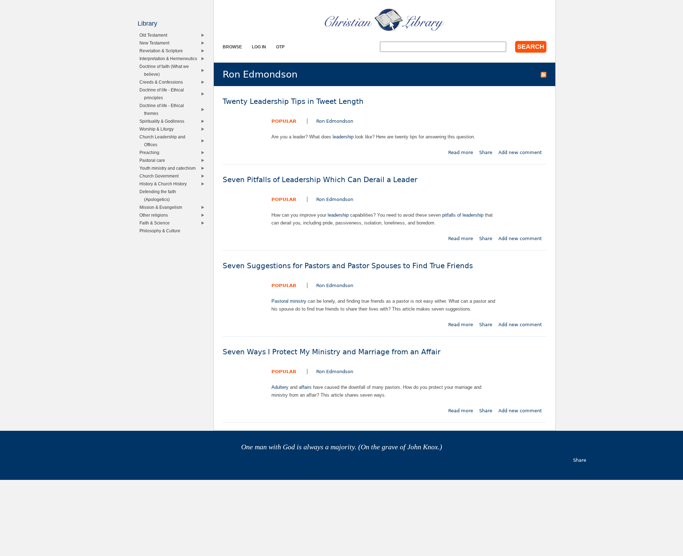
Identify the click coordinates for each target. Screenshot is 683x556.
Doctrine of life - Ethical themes (163, 109)
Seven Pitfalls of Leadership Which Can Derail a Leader (320, 180)
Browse (232, 46)
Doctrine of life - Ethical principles (163, 94)
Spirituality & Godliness (163, 121)
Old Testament (155, 35)
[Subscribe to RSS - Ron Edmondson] (543, 74)
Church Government (160, 176)
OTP (280, 46)
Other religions (155, 215)
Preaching (151, 152)
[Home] (384, 19)
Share (485, 152)
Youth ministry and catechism (169, 168)
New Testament (156, 43)
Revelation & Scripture (162, 50)
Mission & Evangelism (162, 207)
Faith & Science (156, 223)
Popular (283, 121)
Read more (460, 152)
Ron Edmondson (334, 121)
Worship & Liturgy (158, 129)
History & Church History (164, 183)
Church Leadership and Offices (164, 140)
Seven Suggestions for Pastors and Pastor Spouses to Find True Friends (348, 266)
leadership (343, 136)
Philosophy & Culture (161, 230)
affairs (305, 387)
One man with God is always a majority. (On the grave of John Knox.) (341, 447)
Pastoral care (153, 160)
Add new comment (520, 152)
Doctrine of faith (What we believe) (165, 70)
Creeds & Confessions (162, 82)
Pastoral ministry (288, 301)
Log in (259, 46)
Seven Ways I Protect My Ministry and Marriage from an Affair (331, 352)
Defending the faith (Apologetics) (159, 195)
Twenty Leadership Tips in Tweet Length (293, 101)
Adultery (279, 387)
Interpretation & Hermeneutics (169, 58)
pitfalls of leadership (462, 215)
